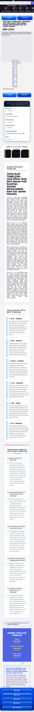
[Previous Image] (3, 47)
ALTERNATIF (18, 707)
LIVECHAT (18, 702)
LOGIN (9, 17)
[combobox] (15, 2)
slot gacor (14, 272)
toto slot (17, 222)
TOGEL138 (10, 197)
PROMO (18, 690)
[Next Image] (31, 47)
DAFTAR (25, 17)
